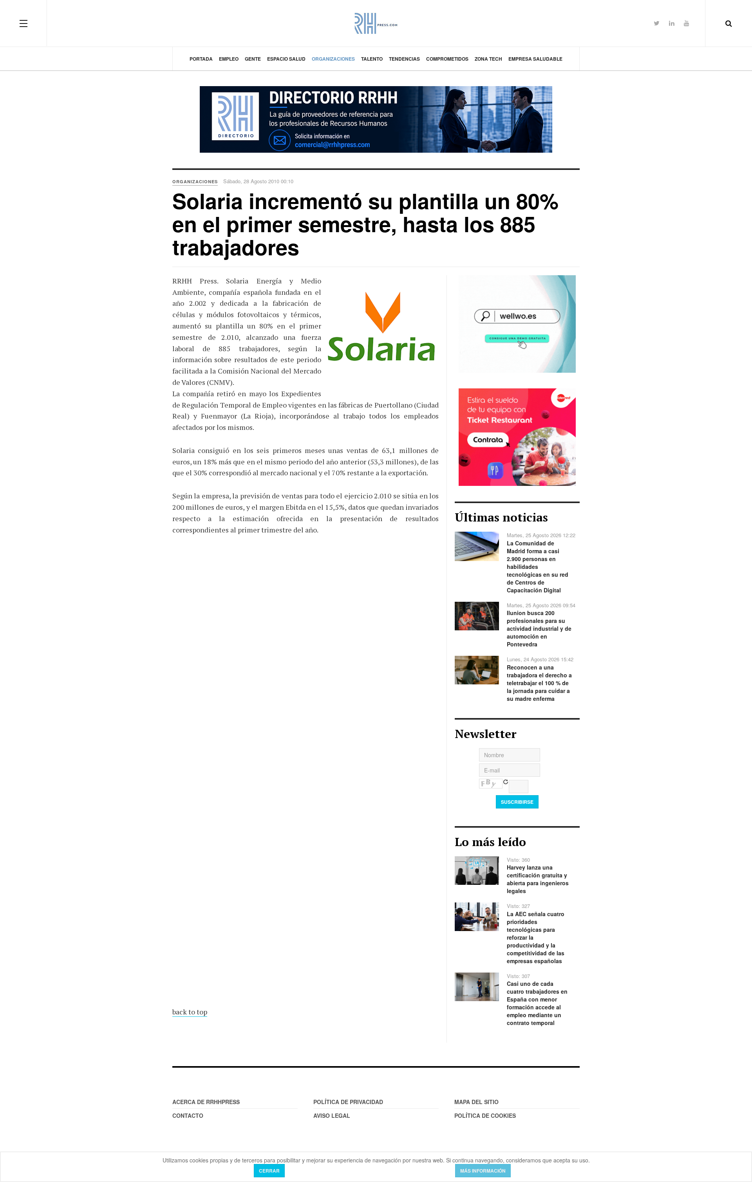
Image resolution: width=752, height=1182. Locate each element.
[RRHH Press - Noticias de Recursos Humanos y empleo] (376, 23)
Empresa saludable (535, 58)
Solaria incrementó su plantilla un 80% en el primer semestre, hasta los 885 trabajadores (365, 223)
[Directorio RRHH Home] (376, 119)
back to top (189, 1011)
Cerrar (269, 1170)
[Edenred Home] (517, 436)
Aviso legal (331, 1115)
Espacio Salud (286, 58)
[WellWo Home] (517, 323)
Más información (483, 1170)
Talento (372, 58)
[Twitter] (657, 22)
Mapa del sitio (476, 1102)
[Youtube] (686, 22)
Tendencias (404, 58)
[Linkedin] (671, 22)
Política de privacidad (348, 1102)
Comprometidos (447, 58)
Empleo (229, 58)
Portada (201, 58)
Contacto (187, 1115)
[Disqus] (305, 679)
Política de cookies (485, 1115)
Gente (253, 58)
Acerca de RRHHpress (206, 1102)
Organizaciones (333, 58)
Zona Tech (488, 58)
